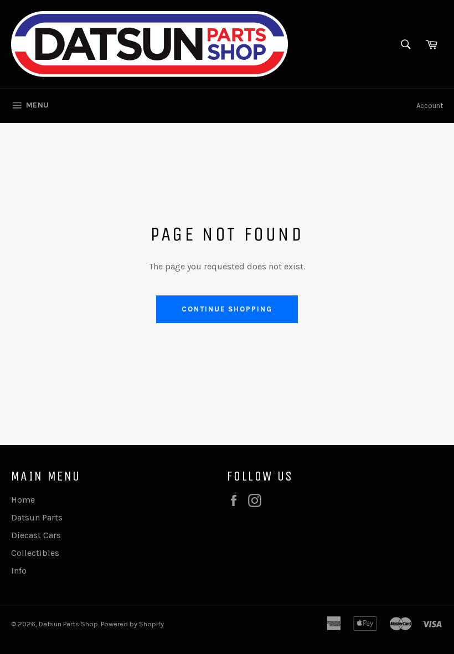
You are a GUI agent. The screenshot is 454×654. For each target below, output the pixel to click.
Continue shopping (227, 309)
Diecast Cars (36, 535)
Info (19, 570)
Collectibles (35, 553)
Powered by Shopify (132, 624)
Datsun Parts (37, 517)
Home (23, 499)
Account (429, 105)
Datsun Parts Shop (68, 624)
